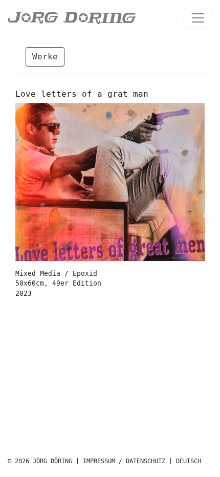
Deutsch (188, 461)
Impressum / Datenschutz (124, 461)
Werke (45, 56)
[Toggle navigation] (198, 18)
